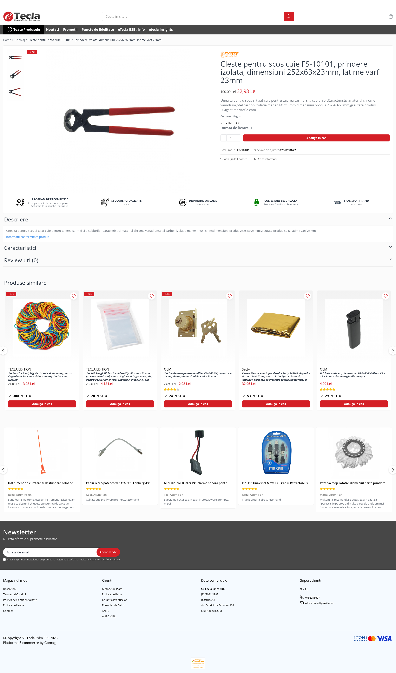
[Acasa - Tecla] (23, 16)
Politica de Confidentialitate (105, 559)
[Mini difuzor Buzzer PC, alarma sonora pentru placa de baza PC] (198, 453)
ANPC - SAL (109, 616)
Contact (8, 611)
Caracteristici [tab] (20, 248)
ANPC (105, 611)
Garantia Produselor (114, 600)
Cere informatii (267, 159)
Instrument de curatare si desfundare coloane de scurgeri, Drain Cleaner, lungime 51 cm (70, 483)
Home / (8, 40)
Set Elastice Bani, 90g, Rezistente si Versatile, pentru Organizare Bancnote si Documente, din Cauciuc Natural (40, 376)
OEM (167, 369)
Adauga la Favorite (235, 159)
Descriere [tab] (16, 219)
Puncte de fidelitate (98, 29)
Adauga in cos (316, 138)
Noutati (52, 29)
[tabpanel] (118, 121)
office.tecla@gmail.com (319, 603)
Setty (246, 369)
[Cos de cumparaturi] (391, 16)
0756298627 (312, 597)
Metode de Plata (112, 589)
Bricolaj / (21, 40)
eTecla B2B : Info (131, 29)
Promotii (70, 29)
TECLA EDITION (19, 369)
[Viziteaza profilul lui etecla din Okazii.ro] (198, 663)
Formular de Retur (113, 605)
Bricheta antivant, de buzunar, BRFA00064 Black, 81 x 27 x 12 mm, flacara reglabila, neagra (352, 375)
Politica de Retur (112, 594)
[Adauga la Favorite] (73, 296)
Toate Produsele (26, 29)
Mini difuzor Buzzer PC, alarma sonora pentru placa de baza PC (208, 483)
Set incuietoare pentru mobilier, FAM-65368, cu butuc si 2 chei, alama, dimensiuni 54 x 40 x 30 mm (198, 375)
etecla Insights (161, 29)
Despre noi (9, 589)
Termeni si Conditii (14, 594)
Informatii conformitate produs (27, 237)
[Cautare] (289, 16)
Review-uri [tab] (21, 260)
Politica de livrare (13, 605)
